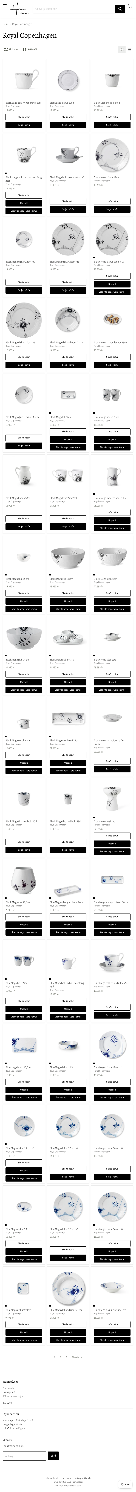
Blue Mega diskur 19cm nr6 (19, 1148)
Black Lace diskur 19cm (62, 103)
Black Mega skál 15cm (17, 579)
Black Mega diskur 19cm (107, 177)
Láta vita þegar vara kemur (24, 211)
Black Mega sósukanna (17, 740)
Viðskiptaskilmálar (83, 1478)
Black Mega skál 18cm (61, 579)
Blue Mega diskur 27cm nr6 (64, 1229)
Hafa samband (51, 1478)
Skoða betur (24, 117)
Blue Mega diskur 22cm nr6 (108, 1148)
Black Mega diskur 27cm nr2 (109, 262)
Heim (5, 24)
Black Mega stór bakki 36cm (64, 740)
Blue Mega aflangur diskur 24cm (67, 902)
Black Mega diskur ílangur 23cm (111, 342)
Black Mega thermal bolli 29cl (65, 821)
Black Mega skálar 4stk (62, 660)
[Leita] (120, 9)
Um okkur (66, 1478)
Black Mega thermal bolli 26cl (21, 821)
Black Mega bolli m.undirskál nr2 (67, 177)
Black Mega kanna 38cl (17, 498)
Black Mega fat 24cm (61, 417)
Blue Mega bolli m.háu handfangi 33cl (67, 984)
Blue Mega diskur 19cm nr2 (108, 1067)
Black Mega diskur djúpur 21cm (66, 342)
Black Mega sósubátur (105, 660)
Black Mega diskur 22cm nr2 (20, 262)
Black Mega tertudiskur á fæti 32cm (109, 742)
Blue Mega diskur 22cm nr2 (64, 1148)
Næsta (76, 1357)
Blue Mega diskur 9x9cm (18, 1310)
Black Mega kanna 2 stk (106, 417)
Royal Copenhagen (13, 106)
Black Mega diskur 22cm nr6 (64, 262)
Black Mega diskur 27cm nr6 (20, 342)
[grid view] (122, 49)
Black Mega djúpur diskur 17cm (22, 417)
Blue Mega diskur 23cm (17, 1229)
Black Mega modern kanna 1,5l (110, 498)
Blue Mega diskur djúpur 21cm (66, 1310)
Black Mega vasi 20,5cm (17, 902)
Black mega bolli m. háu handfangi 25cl (23, 179)
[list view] (129, 49)
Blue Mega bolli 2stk (16, 983)
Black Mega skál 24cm (17, 660)
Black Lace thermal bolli (107, 103)
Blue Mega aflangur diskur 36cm (111, 902)
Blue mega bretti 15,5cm (18, 1067)
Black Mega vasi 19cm (105, 821)
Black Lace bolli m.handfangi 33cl (23, 103)
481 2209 (7, 1403)
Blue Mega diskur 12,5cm (63, 1067)
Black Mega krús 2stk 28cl (63, 498)
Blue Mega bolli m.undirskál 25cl (111, 983)
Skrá (53, 1456)
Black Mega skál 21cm (105, 579)
